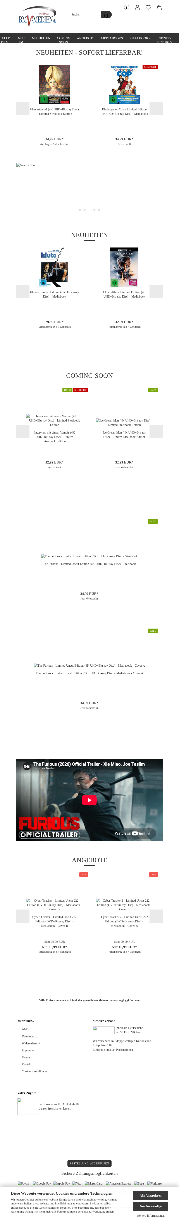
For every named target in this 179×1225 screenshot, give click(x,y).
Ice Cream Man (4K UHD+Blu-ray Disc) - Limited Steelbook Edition (124, 435)
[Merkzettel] (148, 7)
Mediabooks (112, 38)
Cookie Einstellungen (35, 1071)
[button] (137, 7)
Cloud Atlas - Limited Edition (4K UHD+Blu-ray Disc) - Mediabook (124, 294)
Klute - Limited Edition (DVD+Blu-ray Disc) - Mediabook (54, 294)
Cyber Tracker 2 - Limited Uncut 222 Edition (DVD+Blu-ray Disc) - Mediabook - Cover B (124, 921)
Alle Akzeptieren (151, 1195)
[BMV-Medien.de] (39, 16)
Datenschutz (29, 1036)
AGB (25, 1029)
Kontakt (27, 1064)
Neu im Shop (21, 40)
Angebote (86, 38)
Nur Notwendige (151, 1206)
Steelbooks (139, 38)
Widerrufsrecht (31, 1043)
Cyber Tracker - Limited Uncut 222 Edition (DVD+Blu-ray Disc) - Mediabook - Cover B (54, 921)
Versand (135, 1000)
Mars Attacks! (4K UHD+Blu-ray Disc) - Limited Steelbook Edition (54, 111)
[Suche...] (106, 14)
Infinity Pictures (164, 40)
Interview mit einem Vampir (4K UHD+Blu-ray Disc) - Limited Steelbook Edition (54, 437)
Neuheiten (41, 38)
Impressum (28, 1050)
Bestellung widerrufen (89, 1163)
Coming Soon (63, 40)
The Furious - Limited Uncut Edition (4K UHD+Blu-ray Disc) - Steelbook (89, 564)
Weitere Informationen (151, 1215)
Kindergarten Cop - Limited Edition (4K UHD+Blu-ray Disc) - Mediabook (124, 111)
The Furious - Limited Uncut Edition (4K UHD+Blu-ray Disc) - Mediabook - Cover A (89, 673)
